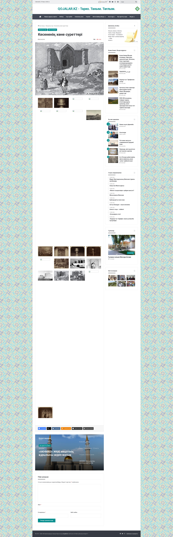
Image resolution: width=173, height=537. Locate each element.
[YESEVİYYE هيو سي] (113, 74)
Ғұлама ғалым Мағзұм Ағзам (119, 257)
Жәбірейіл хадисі (50, 451)
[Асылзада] (113, 135)
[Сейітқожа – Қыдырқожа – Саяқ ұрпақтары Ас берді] (112, 277)
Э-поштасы (42, 512)
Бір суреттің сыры (122, 16)
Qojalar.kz (65, 533)
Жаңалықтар (49, 26)
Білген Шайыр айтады (98, 16)
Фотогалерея (52, 29)
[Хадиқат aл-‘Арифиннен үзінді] (113, 82)
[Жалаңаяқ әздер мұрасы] (112, 283)
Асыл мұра (111, 16)
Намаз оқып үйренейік (126, 124)
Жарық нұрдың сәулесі (50, 16)
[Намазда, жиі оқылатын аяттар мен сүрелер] (113, 151)
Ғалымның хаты (79, 16)
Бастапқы (42, 26)
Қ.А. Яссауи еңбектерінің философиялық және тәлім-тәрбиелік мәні (127, 159)
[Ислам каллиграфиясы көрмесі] (121, 283)
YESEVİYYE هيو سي (124, 71)
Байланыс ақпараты (132, 533)
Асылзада (122, 132)
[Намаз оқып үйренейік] (113, 127)
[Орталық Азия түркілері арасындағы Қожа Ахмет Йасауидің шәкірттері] (113, 90)
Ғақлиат (88, 16)
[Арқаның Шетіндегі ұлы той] (131, 283)
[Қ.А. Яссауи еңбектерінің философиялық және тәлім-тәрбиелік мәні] (113, 159)
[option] (69, 452)
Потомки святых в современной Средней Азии (126, 142)
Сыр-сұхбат (69, 16)
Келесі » (110, 40)
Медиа (131, 16)
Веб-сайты (74, 512)
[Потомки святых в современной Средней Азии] (113, 143)
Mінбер (61, 16)
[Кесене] (121, 277)
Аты (39, 504)
